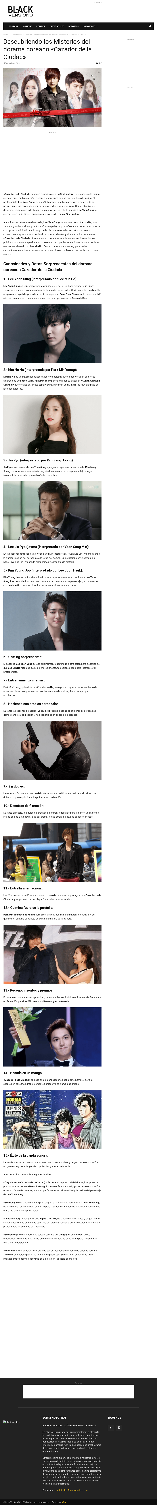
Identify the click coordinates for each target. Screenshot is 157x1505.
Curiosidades (16, 34)
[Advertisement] (98, 11)
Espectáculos (57, 26)
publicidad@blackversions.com (72, 1490)
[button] (150, 26)
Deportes (73, 26)
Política (40, 26)
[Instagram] (119, 1428)
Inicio (5, 34)
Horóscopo (89, 26)
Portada (13, 26)
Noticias (27, 26)
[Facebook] (111, 1428)
